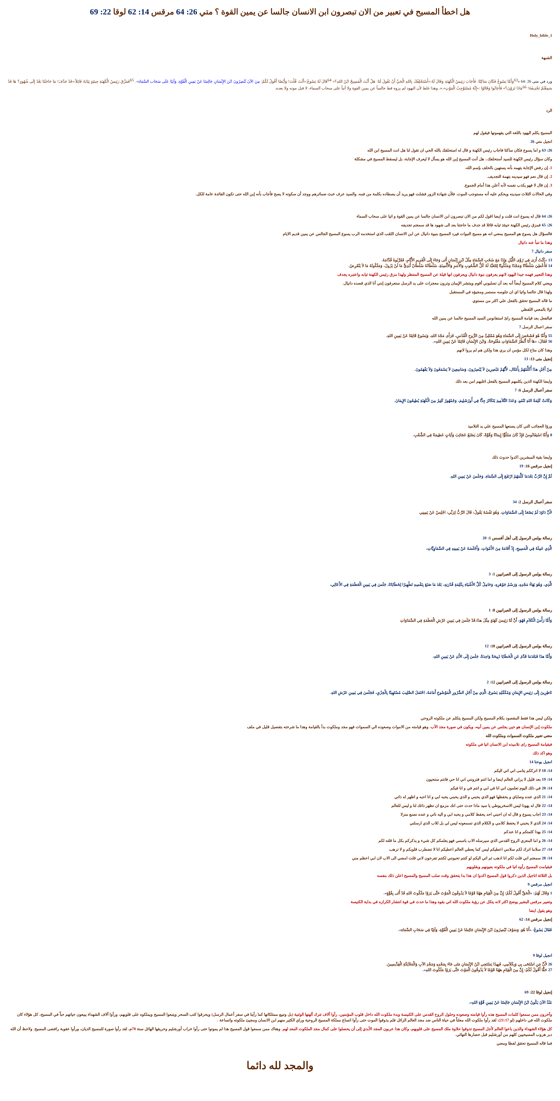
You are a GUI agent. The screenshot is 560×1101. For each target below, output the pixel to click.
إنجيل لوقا (543, 992)
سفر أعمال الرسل (536, 390)
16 (528, 466)
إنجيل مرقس (541, 466)
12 (493, 682)
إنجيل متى (543, 359)
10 (493, 646)
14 (528, 919)
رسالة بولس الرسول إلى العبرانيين (523, 574)
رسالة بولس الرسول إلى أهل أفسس (521, 538)
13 (532, 359)
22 (533, 992)
